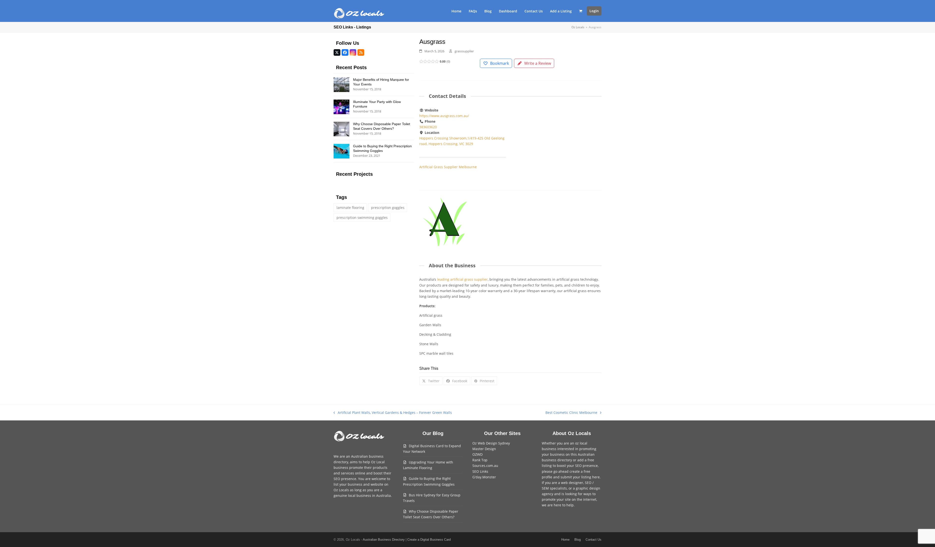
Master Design (484, 448)
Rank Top (479, 460)
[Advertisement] (558, 143)
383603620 (428, 127)
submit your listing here (580, 477)
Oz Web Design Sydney (491, 443)
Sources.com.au (485, 465)
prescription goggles (387, 207)
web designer (572, 482)
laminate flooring (350, 207)
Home (565, 539)
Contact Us (593, 539)
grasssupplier (464, 51)
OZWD (477, 454)
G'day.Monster (484, 477)
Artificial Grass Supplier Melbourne (448, 167)
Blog (577, 539)
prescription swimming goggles (362, 217)
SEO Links (480, 471)
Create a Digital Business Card (429, 539)
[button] (580, 11)
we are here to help (558, 505)
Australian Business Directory (384, 539)
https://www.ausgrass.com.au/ (444, 115)
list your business (348, 484)
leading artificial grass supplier (462, 279)
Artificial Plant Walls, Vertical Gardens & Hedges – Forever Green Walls (393, 412)
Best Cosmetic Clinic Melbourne (571, 412)
